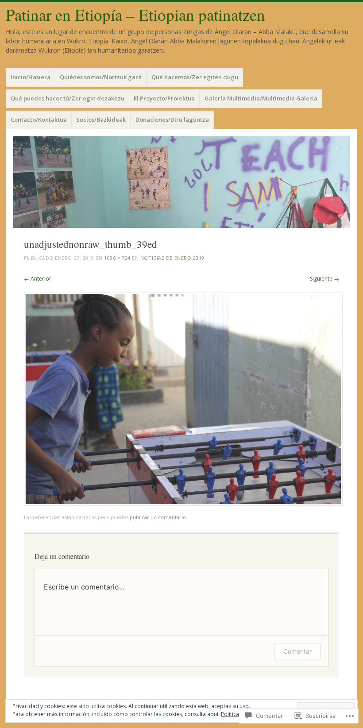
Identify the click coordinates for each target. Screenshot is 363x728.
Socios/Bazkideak (101, 119)
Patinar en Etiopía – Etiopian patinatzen (135, 14)
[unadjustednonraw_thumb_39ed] (183, 503)
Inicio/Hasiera (30, 77)
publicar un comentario (158, 517)
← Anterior (37, 278)
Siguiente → (324, 278)
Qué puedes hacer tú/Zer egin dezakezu (67, 98)
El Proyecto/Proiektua (164, 98)
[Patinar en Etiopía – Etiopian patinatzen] (181, 182)
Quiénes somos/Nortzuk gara (101, 77)
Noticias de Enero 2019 (172, 257)
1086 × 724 (117, 257)
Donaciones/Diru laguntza (172, 119)
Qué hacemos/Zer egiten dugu (194, 77)
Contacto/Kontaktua (39, 119)
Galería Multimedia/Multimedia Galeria (261, 98)
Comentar (297, 651)
